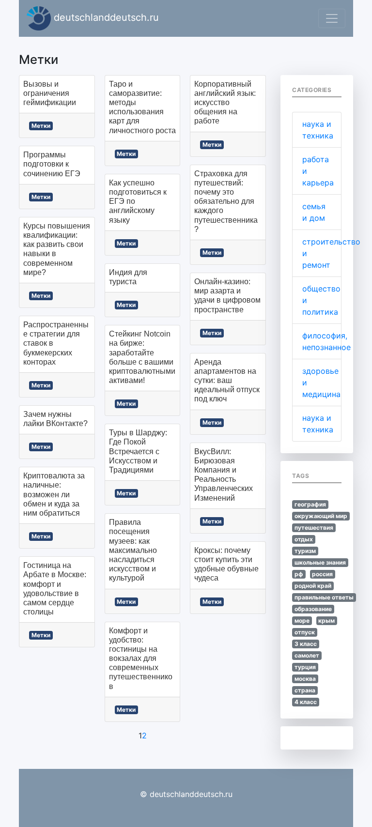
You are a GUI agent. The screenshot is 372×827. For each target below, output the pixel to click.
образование (313, 609)
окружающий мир (320, 516)
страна (304, 690)
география (310, 504)
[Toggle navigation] (331, 18)
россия (322, 574)
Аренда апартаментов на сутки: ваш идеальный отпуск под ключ (227, 380)
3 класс (305, 643)
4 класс (305, 701)
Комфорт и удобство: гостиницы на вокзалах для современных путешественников (140, 658)
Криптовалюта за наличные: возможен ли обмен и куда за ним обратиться (54, 494)
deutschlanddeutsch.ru (105, 17)
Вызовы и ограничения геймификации (49, 93)
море (302, 620)
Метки (40, 125)
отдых (303, 539)
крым (326, 620)
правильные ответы (324, 597)
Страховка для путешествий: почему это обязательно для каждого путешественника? (226, 201)
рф (298, 574)
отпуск (304, 632)
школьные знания (320, 562)
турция (305, 667)
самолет (306, 655)
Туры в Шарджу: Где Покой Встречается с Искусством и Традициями (138, 451)
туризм (305, 550)
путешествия (313, 527)
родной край (312, 585)
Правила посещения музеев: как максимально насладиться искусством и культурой (133, 550)
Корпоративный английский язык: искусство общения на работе (225, 102)
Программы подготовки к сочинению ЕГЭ (51, 164)
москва (305, 678)
